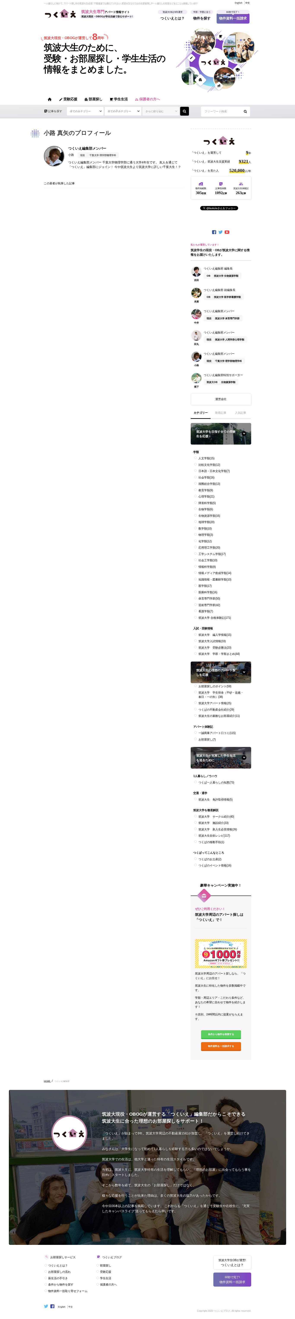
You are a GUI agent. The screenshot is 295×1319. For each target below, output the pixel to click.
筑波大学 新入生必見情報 (217, 829)
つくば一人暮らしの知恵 (216, 782)
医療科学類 (207, 592)
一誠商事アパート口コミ (217, 733)
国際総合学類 (209, 483)
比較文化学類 (209, 464)
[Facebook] (214, 232)
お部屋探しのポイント (214, 686)
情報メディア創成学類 (214, 573)
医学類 (205, 585)
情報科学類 (207, 566)
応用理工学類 (209, 547)
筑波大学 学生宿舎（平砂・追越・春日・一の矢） (220, 695)
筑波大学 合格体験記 (214, 617)
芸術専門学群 (209, 605)
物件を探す (202, 16)
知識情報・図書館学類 (214, 579)
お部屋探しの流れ (59, 1271)
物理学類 (205, 534)
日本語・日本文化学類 (214, 471)
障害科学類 (207, 503)
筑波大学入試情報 (212, 641)
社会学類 (206, 477)
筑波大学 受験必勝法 (214, 647)
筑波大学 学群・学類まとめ (219, 654)
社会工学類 (207, 560)
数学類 (205, 528)
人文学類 (206, 458)
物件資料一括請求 (233, 16)
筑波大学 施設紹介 (213, 823)
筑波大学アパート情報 (214, 703)
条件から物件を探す (60, 1284)
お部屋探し (207, 739)
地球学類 (206, 522)
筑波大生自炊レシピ (214, 835)
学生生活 (118, 99)
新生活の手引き (58, 1278)
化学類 (205, 541)
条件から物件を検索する (221, 1034)
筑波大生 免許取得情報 (215, 799)
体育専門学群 (209, 598)
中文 (247, 2)
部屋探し (93, 99)
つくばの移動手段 (211, 842)
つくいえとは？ (172, 16)
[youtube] (227, 232)
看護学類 (205, 611)
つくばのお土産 (209, 859)
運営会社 (221, 399)
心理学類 (206, 496)
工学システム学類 (212, 554)
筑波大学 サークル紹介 (216, 816)
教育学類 (205, 490)
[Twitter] (221, 232)
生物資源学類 (209, 515)
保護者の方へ (147, 99)
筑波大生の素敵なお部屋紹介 (219, 716)
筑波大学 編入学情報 (214, 634)
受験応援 (68, 99)
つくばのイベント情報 (214, 865)
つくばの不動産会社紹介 (216, 709)
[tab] (201, 414)
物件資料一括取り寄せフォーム (67, 1291)
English (238, 2)
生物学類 (205, 509)
